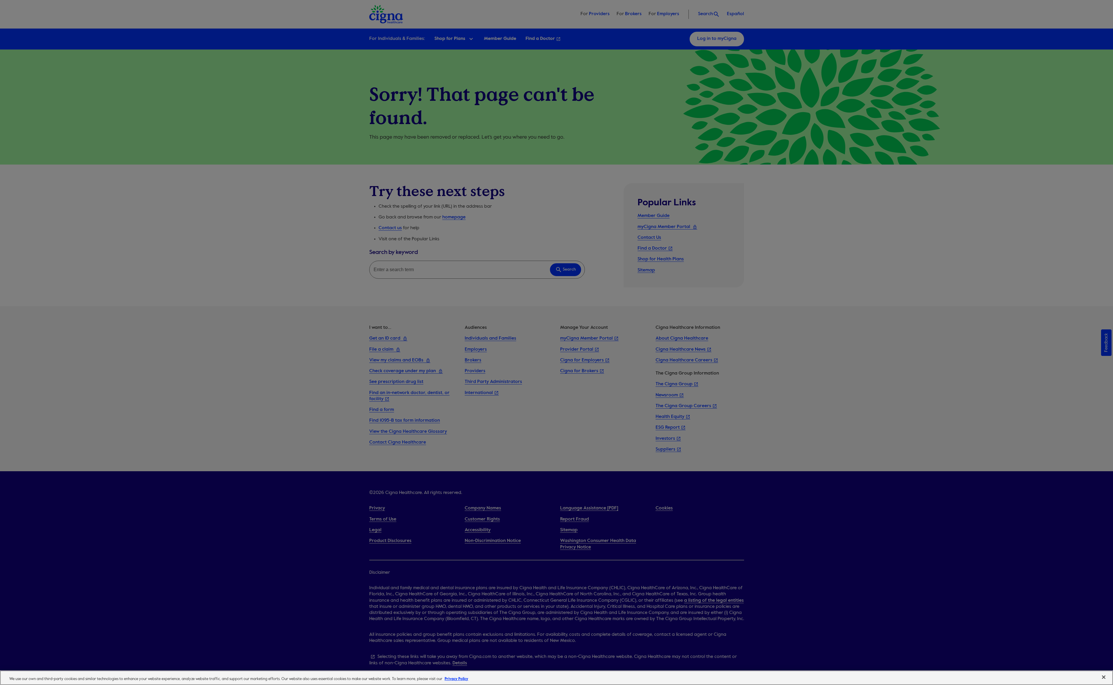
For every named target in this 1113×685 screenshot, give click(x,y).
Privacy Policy (456, 679)
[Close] (1103, 677)
